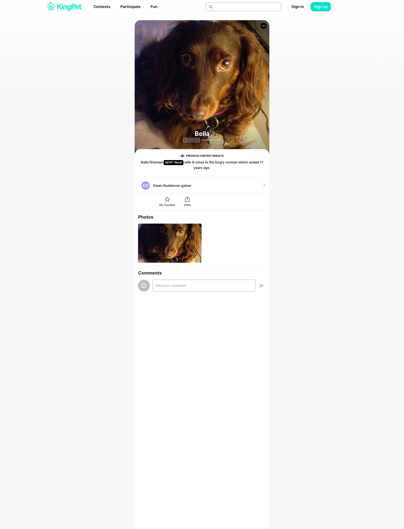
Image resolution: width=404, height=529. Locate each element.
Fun (154, 6)
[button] (263, 26)
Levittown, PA (211, 140)
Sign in (297, 6)
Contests (101, 6)
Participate (130, 6)
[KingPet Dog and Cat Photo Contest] (64, 6)
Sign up (321, 6)
